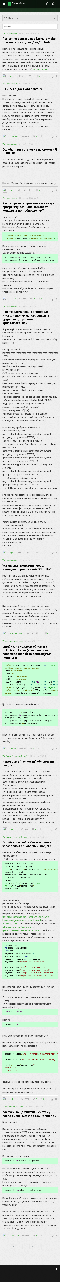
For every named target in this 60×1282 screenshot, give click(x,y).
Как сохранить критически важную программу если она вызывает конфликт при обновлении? (28, 207)
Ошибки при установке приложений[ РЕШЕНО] (29, 151)
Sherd (12, 190)
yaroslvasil (14, 136)
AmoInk (13, 748)
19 (40, 633)
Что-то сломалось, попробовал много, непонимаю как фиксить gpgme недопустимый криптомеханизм (25, 317)
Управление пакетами (12, 641)
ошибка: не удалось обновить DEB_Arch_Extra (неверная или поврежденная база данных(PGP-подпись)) (27, 652)
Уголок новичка (9, 33)
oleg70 (13, 299)
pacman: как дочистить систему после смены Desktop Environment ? (29, 1114)
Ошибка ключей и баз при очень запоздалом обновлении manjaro (26, 844)
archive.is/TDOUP (10, 923)
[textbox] (30, 27)
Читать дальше (41, 69)
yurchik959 (14, 1235)
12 (34, 299)
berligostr (14, 829)
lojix (11, 552)
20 (31, 552)
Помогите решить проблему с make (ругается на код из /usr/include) (29, 40)
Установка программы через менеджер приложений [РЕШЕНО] (27, 567)
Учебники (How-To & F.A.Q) (15, 756)
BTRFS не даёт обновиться (22, 89)
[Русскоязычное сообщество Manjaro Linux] (17, 4)
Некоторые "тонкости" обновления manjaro (28, 763)
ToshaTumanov (16, 633)
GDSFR (12, 76)
